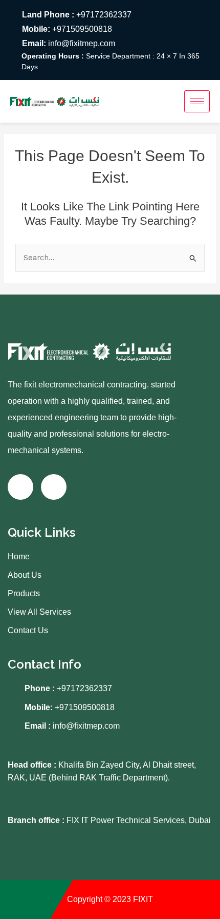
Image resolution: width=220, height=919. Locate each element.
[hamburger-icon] (197, 101)
